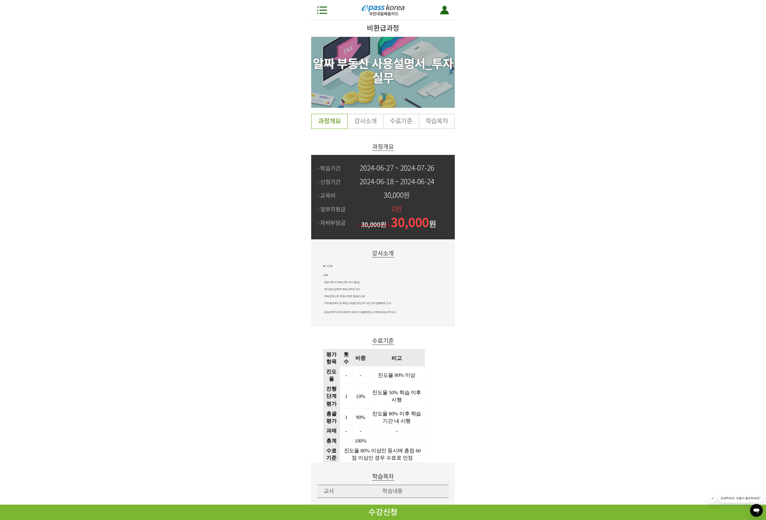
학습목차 (436, 121)
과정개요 (329, 121)
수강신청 (383, 512)
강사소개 (365, 121)
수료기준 (401, 121)
